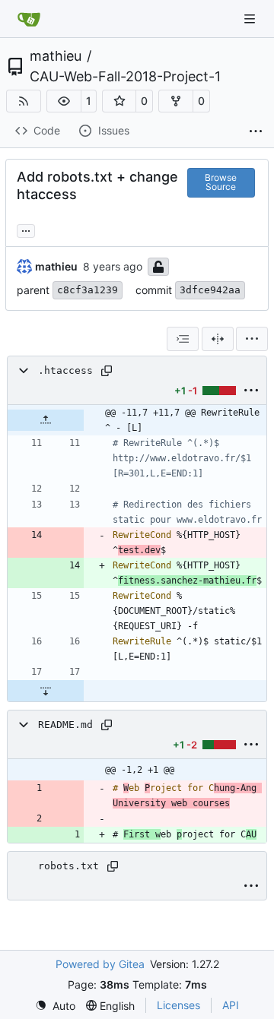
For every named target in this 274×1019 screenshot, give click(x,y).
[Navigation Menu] (251, 18)
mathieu (55, 56)
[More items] (256, 131)
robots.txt (68, 866)
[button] (63, 101)
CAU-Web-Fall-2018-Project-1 (125, 76)
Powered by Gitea (100, 963)
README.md (65, 724)
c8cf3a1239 (87, 290)
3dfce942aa (210, 290)
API (230, 1004)
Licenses (178, 1004)
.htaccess (65, 370)
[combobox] (183, 339)
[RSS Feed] (23, 101)
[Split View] (218, 339)
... (25, 229)
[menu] (252, 339)
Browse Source (221, 182)
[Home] (29, 19)
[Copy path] (106, 370)
